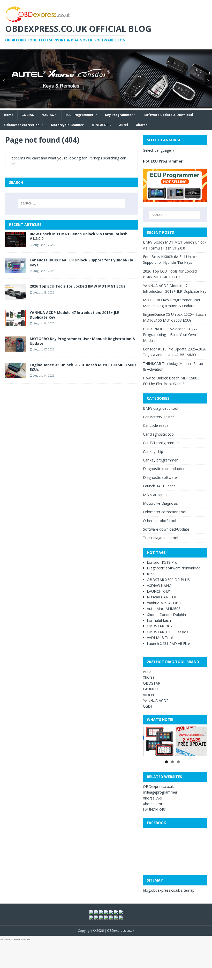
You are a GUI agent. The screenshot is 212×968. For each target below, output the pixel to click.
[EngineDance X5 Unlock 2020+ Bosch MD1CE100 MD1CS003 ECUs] (15, 375)
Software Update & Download (168, 115)
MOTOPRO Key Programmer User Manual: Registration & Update (82, 341)
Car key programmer (160, 460)
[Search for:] (71, 203)
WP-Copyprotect (24, 939)
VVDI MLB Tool (160, 637)
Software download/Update (166, 529)
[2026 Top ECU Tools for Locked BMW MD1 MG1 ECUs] (15, 296)
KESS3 (152, 573)
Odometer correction (22, 125)
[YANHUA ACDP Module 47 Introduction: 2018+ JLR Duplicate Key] (15, 322)
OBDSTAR (151, 683)
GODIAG (27, 115)
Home (8, 115)
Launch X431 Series (159, 485)
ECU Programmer (79, 115)
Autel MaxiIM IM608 (163, 608)
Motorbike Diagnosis (160, 503)
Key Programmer (119, 115)
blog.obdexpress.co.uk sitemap (168, 890)
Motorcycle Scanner (67, 125)
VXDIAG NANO (159, 585)
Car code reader (156, 425)
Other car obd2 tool (159, 520)
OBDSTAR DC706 (162, 626)
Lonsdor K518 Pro (162, 562)
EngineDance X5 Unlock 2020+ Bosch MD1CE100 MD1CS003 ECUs (83, 367)
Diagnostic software (160, 477)
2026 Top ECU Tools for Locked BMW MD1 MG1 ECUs (77, 286)
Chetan (15, 939)
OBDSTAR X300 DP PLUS (168, 579)
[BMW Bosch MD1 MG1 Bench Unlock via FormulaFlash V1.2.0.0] (15, 244)
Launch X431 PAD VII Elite (168, 643)
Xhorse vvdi (152, 798)
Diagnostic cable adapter (164, 468)
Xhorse (142, 125)
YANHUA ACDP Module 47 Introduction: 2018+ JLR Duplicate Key (74, 315)
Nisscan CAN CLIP (162, 597)
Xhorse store (153, 803)
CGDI (147, 706)
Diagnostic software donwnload (173, 568)
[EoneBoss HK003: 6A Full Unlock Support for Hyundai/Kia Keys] (15, 270)
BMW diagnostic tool (160, 408)
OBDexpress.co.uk (158, 786)
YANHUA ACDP (156, 700)
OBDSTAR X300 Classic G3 (169, 631)
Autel (123, 125)
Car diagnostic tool (159, 434)
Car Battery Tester (158, 416)
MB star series (155, 494)
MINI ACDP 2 (101, 125)
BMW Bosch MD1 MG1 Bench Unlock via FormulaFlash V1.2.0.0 (78, 236)
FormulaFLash (159, 620)
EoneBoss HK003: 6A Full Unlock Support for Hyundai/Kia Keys (81, 262)
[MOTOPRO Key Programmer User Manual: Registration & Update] (15, 348)
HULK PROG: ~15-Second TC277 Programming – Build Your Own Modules (170, 334)
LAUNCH (150, 688)
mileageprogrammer (160, 792)
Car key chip (153, 451)
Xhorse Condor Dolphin (166, 614)
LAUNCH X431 (159, 591)
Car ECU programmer (161, 442)
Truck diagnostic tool (160, 537)
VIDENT (149, 694)
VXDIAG (48, 115)
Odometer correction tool (164, 511)
